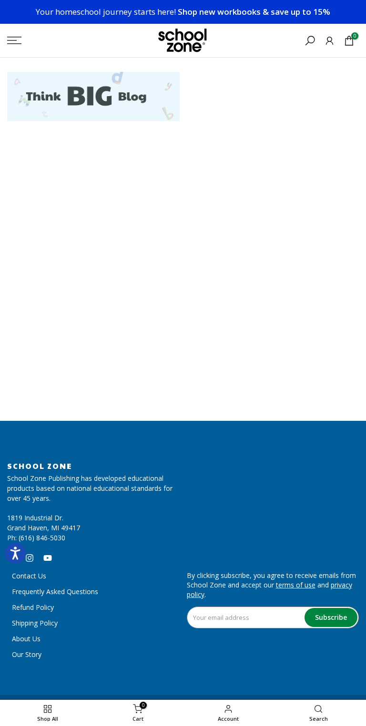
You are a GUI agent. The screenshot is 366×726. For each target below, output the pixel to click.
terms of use (295, 584)
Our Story (26, 654)
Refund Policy (33, 607)
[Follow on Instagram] (29, 558)
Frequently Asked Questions (55, 591)
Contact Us (29, 575)
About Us (26, 638)
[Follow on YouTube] (47, 558)
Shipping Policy (35, 622)
